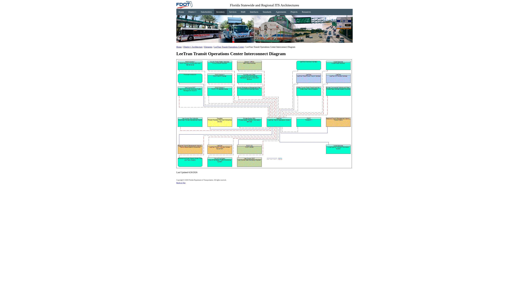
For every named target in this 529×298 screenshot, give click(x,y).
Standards (267, 12)
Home (181, 12)
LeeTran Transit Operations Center (229, 47)
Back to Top (180, 183)
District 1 (192, 12)
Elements (208, 47)
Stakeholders (206, 12)
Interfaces (254, 12)
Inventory (220, 12)
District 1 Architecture (193, 47)
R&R (243, 12)
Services (232, 12)
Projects (294, 12)
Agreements (281, 12)
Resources (306, 12)
